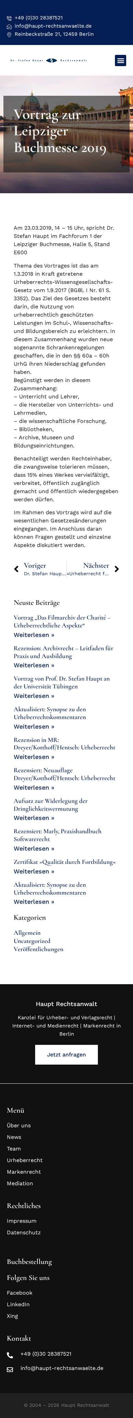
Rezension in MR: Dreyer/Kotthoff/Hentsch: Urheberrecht (64, 743)
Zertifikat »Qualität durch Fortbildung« (65, 862)
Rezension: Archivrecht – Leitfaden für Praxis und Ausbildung (63, 652)
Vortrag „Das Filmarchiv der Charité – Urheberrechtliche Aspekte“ (62, 621)
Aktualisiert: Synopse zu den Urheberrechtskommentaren (50, 713)
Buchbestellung (29, 1261)
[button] (120, 60)
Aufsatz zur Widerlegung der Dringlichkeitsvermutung (51, 804)
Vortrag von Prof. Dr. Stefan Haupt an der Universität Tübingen (62, 682)
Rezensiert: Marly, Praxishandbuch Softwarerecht (58, 835)
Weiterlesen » (34, 634)
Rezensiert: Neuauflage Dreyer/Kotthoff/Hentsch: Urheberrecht (64, 774)
